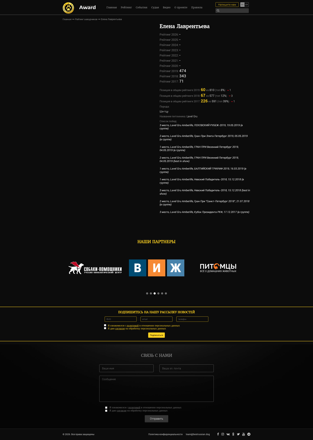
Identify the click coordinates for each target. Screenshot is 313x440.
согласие (120, 328)
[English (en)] (246, 4)
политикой (133, 325)
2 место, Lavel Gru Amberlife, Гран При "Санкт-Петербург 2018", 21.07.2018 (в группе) (204, 203)
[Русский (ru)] (242, 4)
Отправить (156, 418)
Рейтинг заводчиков (86, 19)
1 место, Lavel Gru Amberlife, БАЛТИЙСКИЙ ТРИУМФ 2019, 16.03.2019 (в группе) (203, 170)
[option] (95, 268)
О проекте (180, 7)
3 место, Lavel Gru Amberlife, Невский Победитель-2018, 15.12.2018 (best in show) (205, 192)
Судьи (155, 7)
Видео (167, 7)
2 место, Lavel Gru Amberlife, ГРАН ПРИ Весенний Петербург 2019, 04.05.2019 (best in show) (199, 159)
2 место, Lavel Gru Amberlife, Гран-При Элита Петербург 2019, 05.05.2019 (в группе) (204, 137)
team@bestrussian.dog (198, 434)
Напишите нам (227, 4)
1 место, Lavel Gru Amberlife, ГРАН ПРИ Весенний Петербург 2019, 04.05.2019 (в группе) (199, 148)
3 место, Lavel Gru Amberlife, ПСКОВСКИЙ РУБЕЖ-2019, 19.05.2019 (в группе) (201, 127)
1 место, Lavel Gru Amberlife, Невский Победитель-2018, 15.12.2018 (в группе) (202, 181)
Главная (111, 7)
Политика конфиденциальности (165, 434)
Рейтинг (126, 7)
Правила (196, 7)
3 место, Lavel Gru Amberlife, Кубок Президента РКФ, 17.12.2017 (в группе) (204, 212)
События (141, 7)
